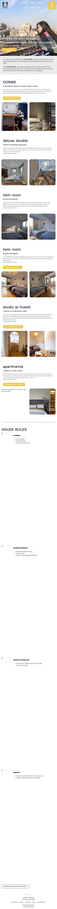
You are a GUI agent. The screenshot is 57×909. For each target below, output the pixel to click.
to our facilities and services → (15, 886)
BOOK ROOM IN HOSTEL (12, 267)
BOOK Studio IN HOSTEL (13, 326)
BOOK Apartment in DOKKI (14, 384)
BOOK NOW (9, 49)
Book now (52, 5)
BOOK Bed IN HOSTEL (11, 98)
